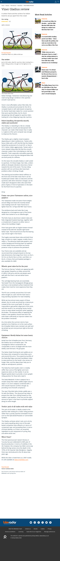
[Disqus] (26, 498)
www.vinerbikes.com (21, 460)
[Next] (30, 80)
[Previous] (4, 80)
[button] (17, 81)
